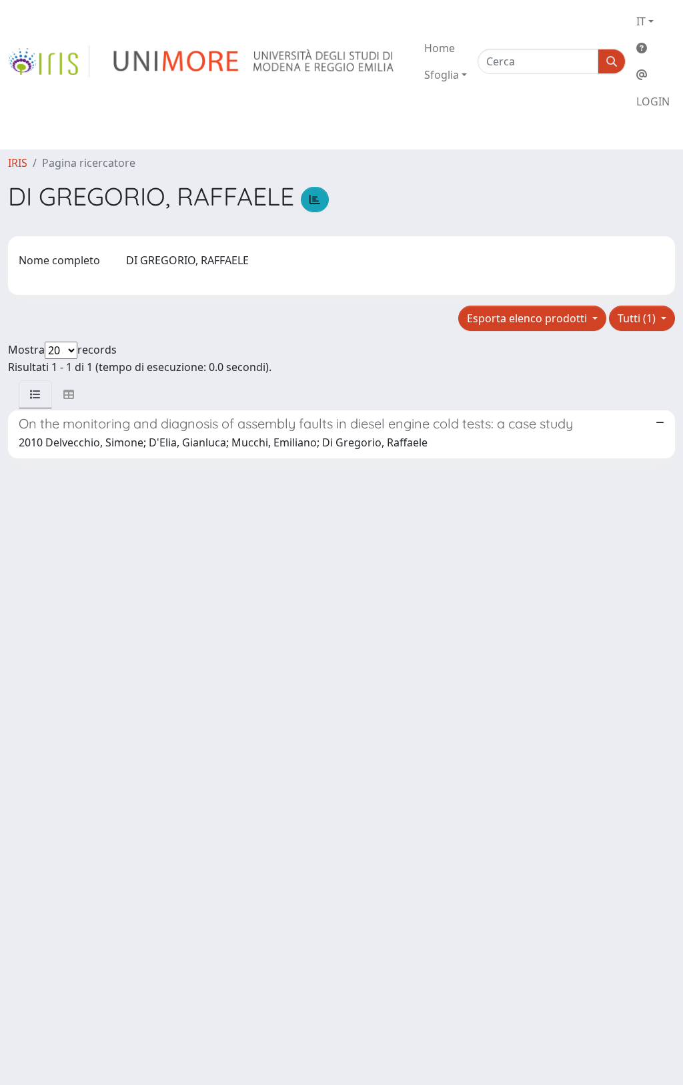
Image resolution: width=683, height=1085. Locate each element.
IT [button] (641, 21)
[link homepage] (48, 61)
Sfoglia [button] (441, 74)
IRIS (17, 162)
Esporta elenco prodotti (528, 318)
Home (439, 48)
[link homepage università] (254, 61)
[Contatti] (653, 74)
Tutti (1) (638, 318)
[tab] (35, 394)
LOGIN (653, 101)
